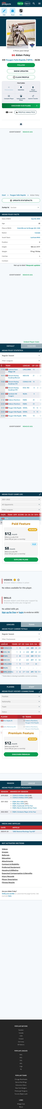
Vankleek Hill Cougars (12, 395)
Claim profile (22, 77)
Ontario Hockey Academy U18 (13, 383)
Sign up (20, 3)
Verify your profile (8, 893)
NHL (21, 1055)
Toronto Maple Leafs (21, 1094)
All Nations (21, 1045)
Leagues (10, 624)
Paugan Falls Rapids (15, 60)
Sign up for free (9, 612)
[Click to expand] (40, 691)
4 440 (10, 112)
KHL (21, 1058)
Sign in (27, 3)
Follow (21, 65)
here (9, 896)
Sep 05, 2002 (35, 219)
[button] (21, 65)
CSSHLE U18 (27, 382)
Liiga (21, 1066)
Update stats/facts (22, 200)
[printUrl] (21, 124)
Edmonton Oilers (21, 1085)
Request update (33, 265)
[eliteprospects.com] (6, 3)
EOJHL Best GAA (17, 802)
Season (10, 783)
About (21, 1107)
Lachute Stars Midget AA (13, 371)
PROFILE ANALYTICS (26, 112)
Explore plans (21, 560)
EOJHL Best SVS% (18, 804)
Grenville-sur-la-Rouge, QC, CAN (28, 228)
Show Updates (21, 71)
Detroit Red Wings (21, 1082)
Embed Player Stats (31, 342)
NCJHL (25, 394)
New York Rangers (21, 1088)
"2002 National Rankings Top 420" (23, 831)
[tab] (10, 346)
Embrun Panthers (14, 400)
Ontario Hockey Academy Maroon (14, 377)
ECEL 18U (26, 388)
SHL (21, 1060)
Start (4, 195)
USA (21, 1036)
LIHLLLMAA (27, 370)
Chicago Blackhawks (21, 1079)
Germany (21, 1042)
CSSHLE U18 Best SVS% (20, 798)
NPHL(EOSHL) (8, 672)
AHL (21, 1063)
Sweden (21, 1030)
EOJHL (25, 400)
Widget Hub (21, 1104)
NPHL (30, 60)
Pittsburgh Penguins (21, 1091)
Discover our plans (21, 106)
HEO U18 (26, 376)
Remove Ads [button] (28, 132)
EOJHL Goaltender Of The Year (22, 806)
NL (21, 1069)
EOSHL (25, 408)
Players (10, 687)
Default (10, 346)
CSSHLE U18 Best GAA (19, 796)
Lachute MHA (35, 237)
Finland (21, 1039)
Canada (37, 233)
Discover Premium (21, 754)
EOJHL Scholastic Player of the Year (24, 812)
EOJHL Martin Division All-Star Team (24, 808)
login (21, 612)
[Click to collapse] (40, 350)
